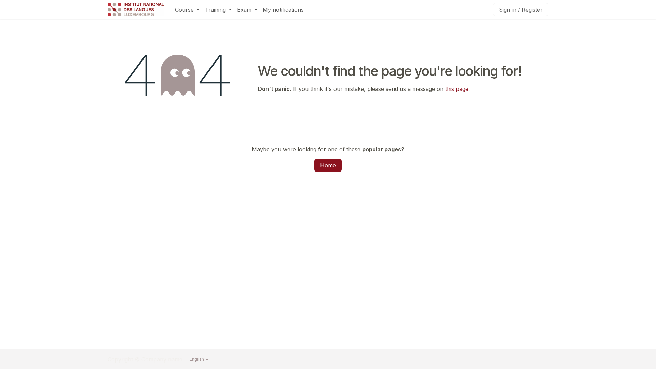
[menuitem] (187, 9)
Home (328, 165)
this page (456, 88)
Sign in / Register (521, 9)
